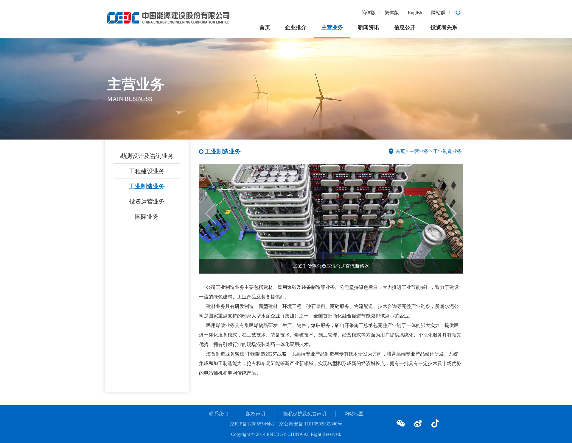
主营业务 (332, 27)
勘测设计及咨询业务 (147, 156)
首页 (264, 27)
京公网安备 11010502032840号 (310, 423)
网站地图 (353, 413)
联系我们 (218, 413)
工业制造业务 (147, 186)
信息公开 (405, 27)
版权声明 (255, 413)
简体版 (368, 12)
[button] (451, 213)
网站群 (438, 12)
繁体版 (392, 12)
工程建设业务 (147, 171)
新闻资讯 (368, 27)
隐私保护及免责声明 (304, 413)
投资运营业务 (147, 201)
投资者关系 (443, 27)
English (415, 12)
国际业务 (147, 216)
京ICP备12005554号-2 (252, 423)
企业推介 (296, 27)
